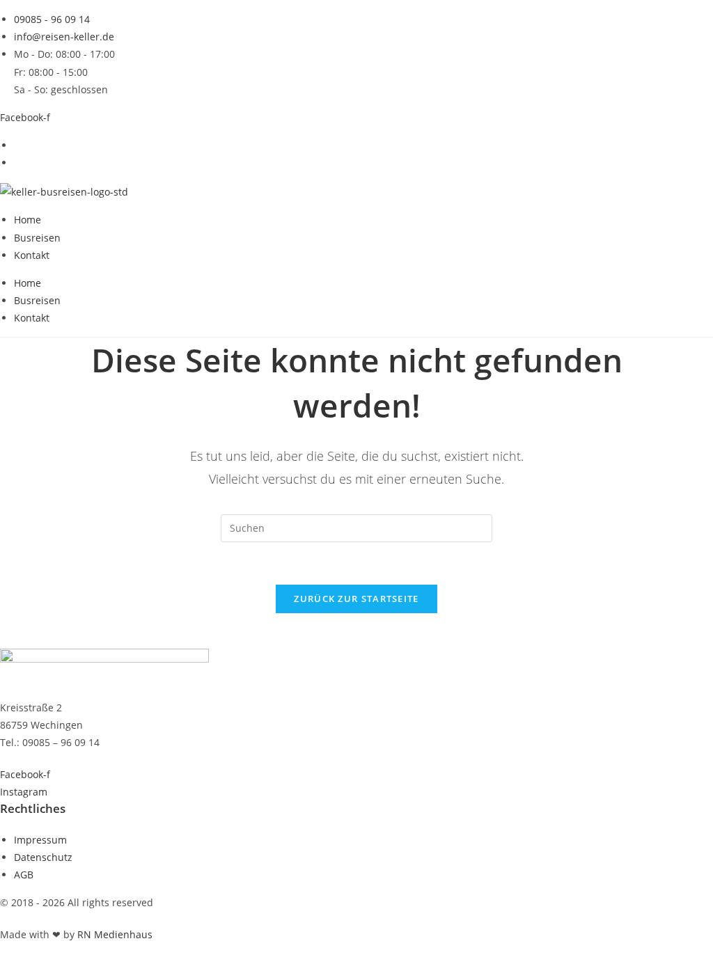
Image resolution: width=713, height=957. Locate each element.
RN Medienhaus (114, 934)
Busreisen (37, 237)
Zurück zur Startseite (356, 598)
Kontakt (31, 255)
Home (27, 219)
